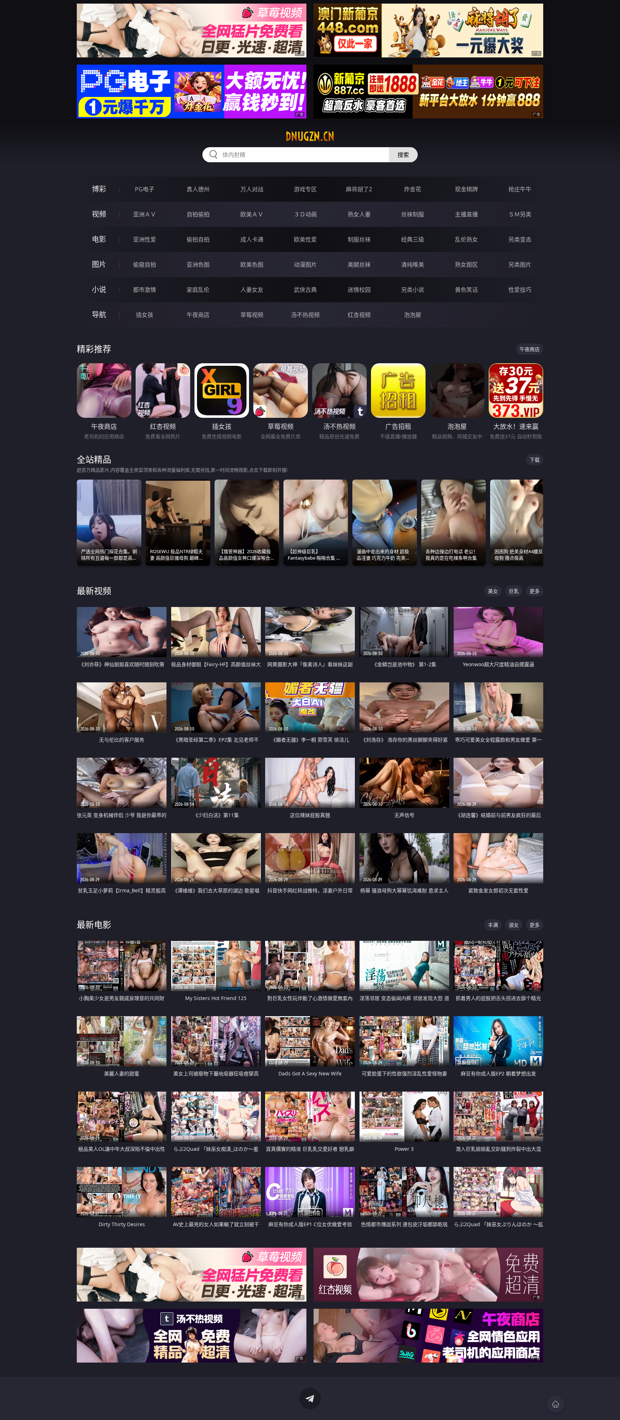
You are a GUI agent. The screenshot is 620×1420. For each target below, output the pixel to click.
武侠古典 (305, 290)
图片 (99, 264)
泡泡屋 (412, 315)
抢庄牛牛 (519, 189)
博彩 (99, 189)
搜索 (403, 155)
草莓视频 (251, 315)
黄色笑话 (466, 290)
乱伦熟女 (466, 239)
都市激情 (144, 290)
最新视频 (94, 591)
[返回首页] (555, 1404)
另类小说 (412, 290)
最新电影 (94, 924)
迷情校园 (359, 290)
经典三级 (412, 239)
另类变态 (519, 239)
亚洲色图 (198, 264)
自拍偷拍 (198, 214)
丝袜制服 (412, 214)
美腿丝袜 (359, 264)
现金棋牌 (466, 189)
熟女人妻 (359, 214)
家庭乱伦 (198, 290)
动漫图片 (305, 264)
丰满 (493, 924)
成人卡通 (251, 239)
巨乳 (514, 591)
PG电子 (144, 189)
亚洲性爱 (144, 239)
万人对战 (251, 189)
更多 (535, 591)
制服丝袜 (359, 239)
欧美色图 (251, 264)
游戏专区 (305, 189)
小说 (99, 289)
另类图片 (519, 264)
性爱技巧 (519, 290)
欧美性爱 (305, 239)
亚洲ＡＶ (144, 214)
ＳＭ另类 (519, 214)
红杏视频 (359, 315)
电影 (99, 239)
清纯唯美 (412, 264)
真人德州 (198, 189)
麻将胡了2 (359, 189)
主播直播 (466, 214)
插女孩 (144, 315)
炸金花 (412, 189)
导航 (99, 314)
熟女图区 (466, 264)
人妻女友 (251, 290)
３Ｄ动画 (305, 214)
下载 (535, 459)
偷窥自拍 (144, 264)
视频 (99, 214)
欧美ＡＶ (251, 214)
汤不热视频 (305, 315)
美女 (493, 591)
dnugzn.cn (310, 136)
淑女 (514, 924)
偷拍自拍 (198, 239)
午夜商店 (198, 315)
